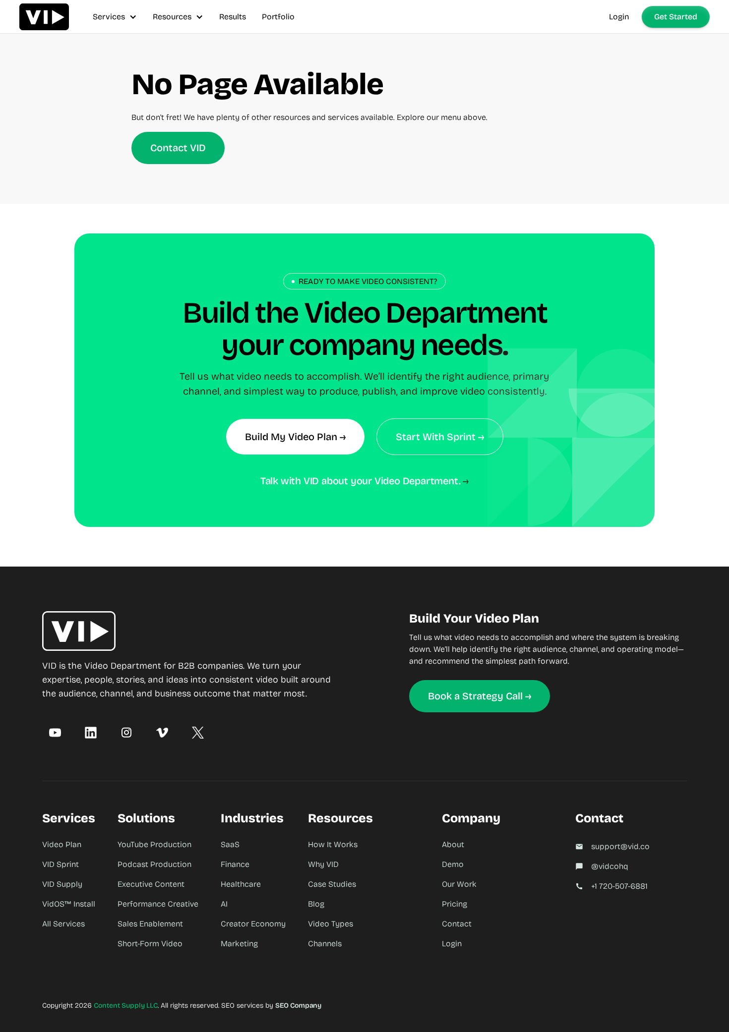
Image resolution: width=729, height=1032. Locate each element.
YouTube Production (154, 844)
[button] (115, 16)
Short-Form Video (150, 943)
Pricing (454, 904)
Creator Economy (253, 923)
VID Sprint (60, 864)
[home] (44, 16)
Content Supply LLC (126, 1005)
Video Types (330, 923)
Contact (457, 923)
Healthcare (241, 884)
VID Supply (62, 884)
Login (619, 16)
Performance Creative (158, 904)
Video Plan (61, 844)
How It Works (333, 844)
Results (232, 16)
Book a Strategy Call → (479, 696)
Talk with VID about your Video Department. (360, 481)
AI (224, 904)
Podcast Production (154, 864)
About (453, 844)
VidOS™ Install (68, 904)
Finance (235, 864)
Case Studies (332, 884)
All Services (63, 923)
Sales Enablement (150, 923)
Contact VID (178, 148)
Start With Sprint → (440, 437)
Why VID (323, 864)
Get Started (675, 16)
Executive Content (151, 884)
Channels (325, 943)
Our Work (459, 884)
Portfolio (278, 16)
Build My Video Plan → (295, 437)
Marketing (239, 943)
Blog (316, 904)
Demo (453, 864)
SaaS (230, 844)
